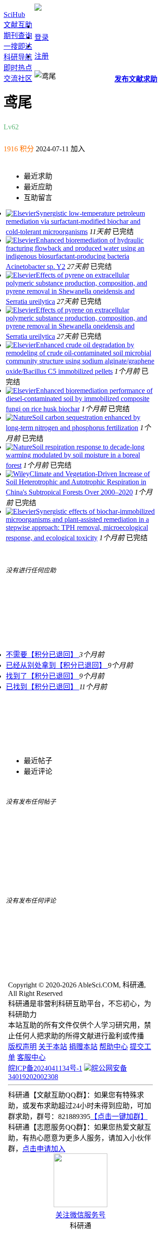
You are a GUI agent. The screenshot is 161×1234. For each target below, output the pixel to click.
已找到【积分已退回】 (42, 687)
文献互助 (18, 25)
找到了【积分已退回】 (42, 676)
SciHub (14, 14)
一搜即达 (18, 46)
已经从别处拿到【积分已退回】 (57, 665)
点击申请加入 (43, 1149)
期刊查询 (18, 35)
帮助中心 (113, 1046)
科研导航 (18, 57)
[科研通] (38, 8)
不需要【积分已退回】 (42, 654)
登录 (41, 37)
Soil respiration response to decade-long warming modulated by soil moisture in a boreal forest (75, 456)
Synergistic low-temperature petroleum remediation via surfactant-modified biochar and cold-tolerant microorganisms (75, 222)
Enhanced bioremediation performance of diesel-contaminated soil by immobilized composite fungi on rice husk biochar (79, 400)
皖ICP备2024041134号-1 (45, 1068)
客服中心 (31, 1057)
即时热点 (18, 68)
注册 (41, 56)
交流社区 (18, 78)
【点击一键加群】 (119, 1116)
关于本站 (52, 1046)
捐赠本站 (83, 1046)
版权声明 (22, 1046)
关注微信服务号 (80, 1215)
